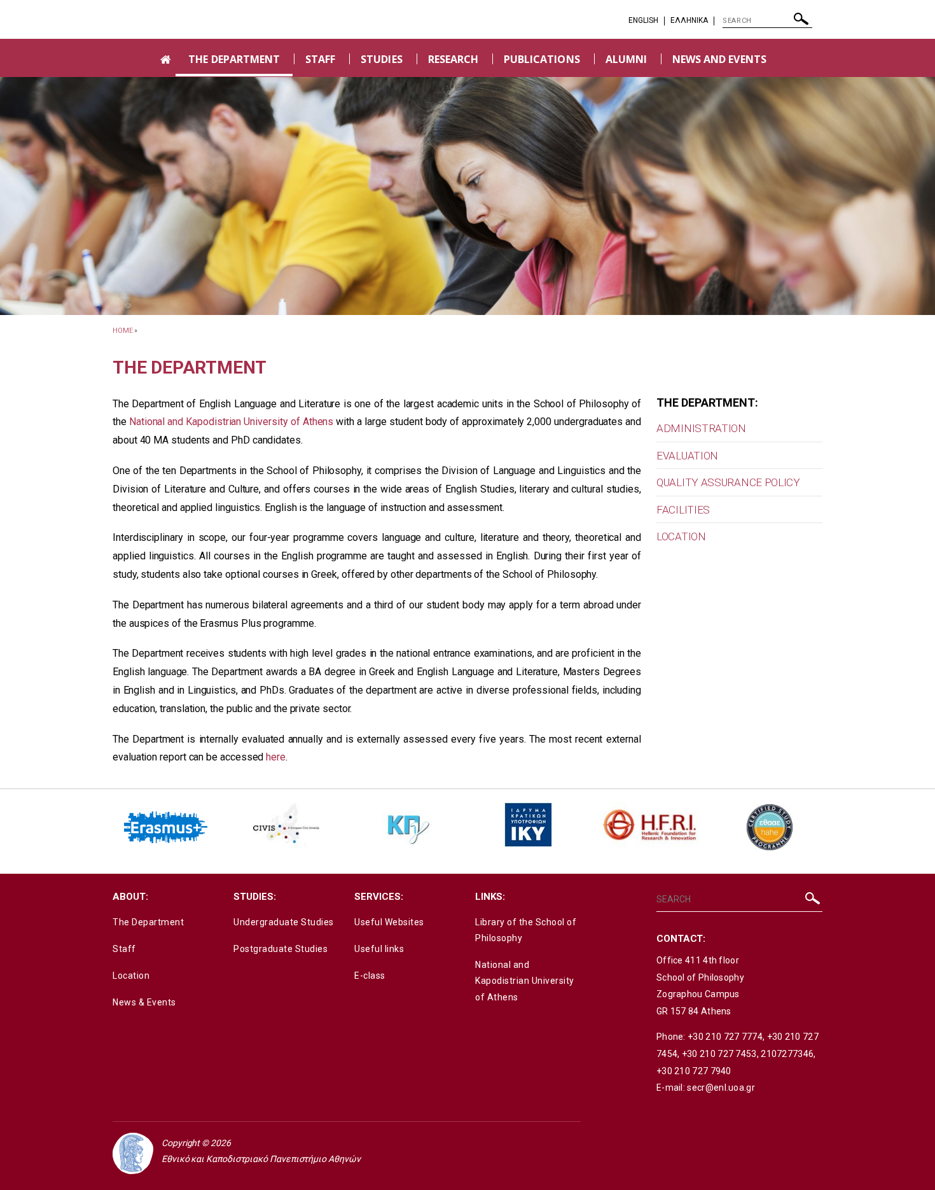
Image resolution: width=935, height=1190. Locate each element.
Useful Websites (389, 922)
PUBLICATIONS (542, 59)
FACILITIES (683, 509)
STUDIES (381, 59)
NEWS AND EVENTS (719, 59)
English (643, 20)
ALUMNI (626, 59)
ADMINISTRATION (701, 428)
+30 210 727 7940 (693, 1071)
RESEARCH (453, 59)
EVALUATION (687, 455)
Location (131, 975)
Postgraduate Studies (280, 949)
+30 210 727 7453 (719, 1054)
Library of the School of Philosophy (525, 930)
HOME (123, 330)
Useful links (379, 949)
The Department (148, 922)
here (276, 757)
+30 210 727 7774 (725, 1037)
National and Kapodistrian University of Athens (231, 422)
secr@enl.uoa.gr (721, 1087)
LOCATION (681, 536)
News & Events (144, 1002)
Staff (124, 949)
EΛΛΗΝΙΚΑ (689, 20)
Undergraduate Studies (283, 922)
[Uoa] (133, 1153)
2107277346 (787, 1054)
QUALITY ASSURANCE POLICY (728, 482)
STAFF (320, 59)
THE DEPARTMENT (234, 59)
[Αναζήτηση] (801, 22)
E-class (369, 975)
